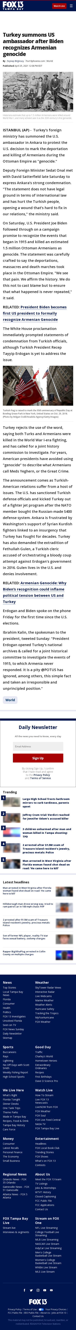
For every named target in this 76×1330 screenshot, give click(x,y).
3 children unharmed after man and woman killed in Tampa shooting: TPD (47, 832)
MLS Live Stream (45, 1271)
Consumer (9, 1003)
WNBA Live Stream (46, 1267)
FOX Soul (40, 1115)
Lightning (8, 1060)
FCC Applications (44, 1205)
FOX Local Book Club (47, 1148)
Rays (5, 1056)
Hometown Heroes (46, 1060)
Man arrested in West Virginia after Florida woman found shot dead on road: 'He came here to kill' (47, 864)
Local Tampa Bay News (13, 993)
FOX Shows (41, 1156)
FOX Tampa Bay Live (47, 1128)
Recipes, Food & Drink (15, 1121)
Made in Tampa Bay (14, 1116)
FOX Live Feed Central (47, 1119)
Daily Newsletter (12, 1033)
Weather (42, 982)
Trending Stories (44, 1152)
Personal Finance (12, 1152)
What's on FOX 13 (45, 1160)
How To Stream (44, 1095)
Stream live (9, 1227)
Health (6, 1008)
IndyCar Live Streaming (48, 1248)
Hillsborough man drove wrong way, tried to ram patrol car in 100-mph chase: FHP (28, 905)
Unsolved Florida (12, 1020)
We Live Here (13, 1090)
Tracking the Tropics (47, 1013)
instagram (38, 1290)
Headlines (40, 1143)
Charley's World (44, 1056)
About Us (42, 1174)
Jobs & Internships (45, 1188)
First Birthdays (43, 1076)
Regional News (15, 1174)
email (51, 1290)
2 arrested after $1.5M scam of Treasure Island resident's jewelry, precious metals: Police (46, 848)
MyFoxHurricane (44, 1017)
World (50, 61)
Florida (7, 999)
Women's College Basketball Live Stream (48, 1261)
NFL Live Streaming (46, 1227)
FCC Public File (43, 1200)
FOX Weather (42, 1021)
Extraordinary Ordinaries (42, 1066)
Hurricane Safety (44, 1009)
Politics (7, 1012)
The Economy (11, 1156)
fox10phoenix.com (35, 61)
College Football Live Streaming (47, 1233)
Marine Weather (44, 1000)
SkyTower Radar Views (48, 987)
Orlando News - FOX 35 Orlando (14, 1181)
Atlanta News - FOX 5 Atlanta (15, 1196)
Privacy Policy (42, 775)
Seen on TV (9, 1025)
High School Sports (14, 1076)
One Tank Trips (11, 1108)
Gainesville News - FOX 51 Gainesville (16, 1188)
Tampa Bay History (14, 1125)
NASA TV (40, 1124)
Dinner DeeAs (11, 1103)
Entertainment (47, 1138)
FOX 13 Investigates (14, 1016)
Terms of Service (40, 778)
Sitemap (7, 1037)
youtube (45, 1290)
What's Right (10, 1095)
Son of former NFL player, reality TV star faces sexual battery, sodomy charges (25, 937)
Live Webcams (43, 996)
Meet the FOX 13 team (48, 1179)
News (7, 982)
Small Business (11, 1160)
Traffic (39, 1052)
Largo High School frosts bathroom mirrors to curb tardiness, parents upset (46, 802)
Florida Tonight (11, 1099)
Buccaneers (9, 1052)
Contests (40, 1165)
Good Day (43, 1047)
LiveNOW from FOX (46, 1107)
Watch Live (59, 6)
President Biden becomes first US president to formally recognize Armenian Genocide (35, 313)
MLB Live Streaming (46, 1239)
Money (8, 1138)
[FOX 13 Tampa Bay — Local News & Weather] (13, 5)
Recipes (39, 1072)
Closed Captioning (45, 1196)
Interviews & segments (16, 1232)
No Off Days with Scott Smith (16, 1066)
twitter (31, 1290)
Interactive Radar (45, 991)
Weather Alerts (43, 1004)
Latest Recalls (11, 1148)
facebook (24, 1290)
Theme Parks (10, 1112)
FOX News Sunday (13, 1029)
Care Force (9, 1129)
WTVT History (43, 1192)
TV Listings (41, 1183)
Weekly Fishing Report (15, 1072)
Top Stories (9, 987)
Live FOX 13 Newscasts (42, 1101)
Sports (8, 1047)
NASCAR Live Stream (47, 1244)
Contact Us (41, 1209)
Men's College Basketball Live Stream (48, 1254)
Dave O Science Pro (46, 1081)
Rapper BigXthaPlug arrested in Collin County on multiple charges (24, 953)
